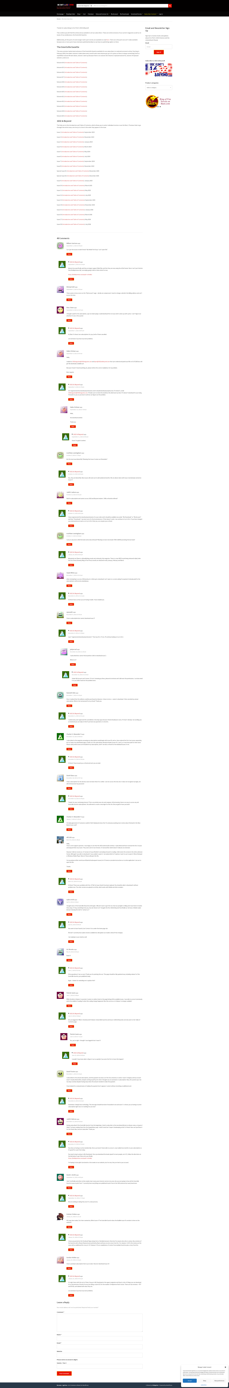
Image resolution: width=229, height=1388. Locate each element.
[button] (225, 1367)
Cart (84, 14)
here (107, 40)
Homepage (60, 14)
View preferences (219, 1381)
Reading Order (70, 14)
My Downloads (124, 14)
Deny (204, 1381)
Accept (190, 1381)
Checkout (91, 14)
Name (59, 1335)
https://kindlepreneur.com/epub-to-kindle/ (80, 274)
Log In (161, 14)
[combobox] (158, 87)
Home (59, 19)
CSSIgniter (155, 1385)
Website (59, 1351)
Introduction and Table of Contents (76, 62)
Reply (69, 254)
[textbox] (158, 87)
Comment (60, 1312)
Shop (78, 14)
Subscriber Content (150, 14)
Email (59, 1343)
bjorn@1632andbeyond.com (102, 361)
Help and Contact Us (102, 14)
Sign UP (158, 52)
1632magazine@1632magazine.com (82, 361)
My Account (114, 14)
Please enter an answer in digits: (67, 1360)
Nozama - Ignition (62, 1385)
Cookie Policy (204, 1384)
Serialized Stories (136, 14)
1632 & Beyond (75, 262)
